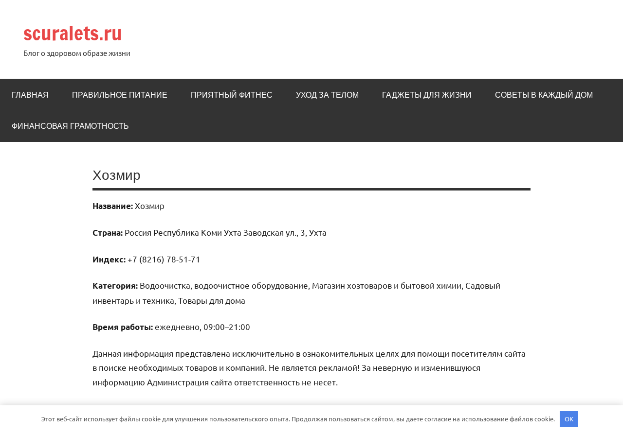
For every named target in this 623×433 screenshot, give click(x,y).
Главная (30, 94)
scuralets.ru (72, 33)
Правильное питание (119, 94)
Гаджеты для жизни (427, 94)
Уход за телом (327, 94)
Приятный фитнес (232, 94)
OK (569, 419)
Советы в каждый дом (544, 94)
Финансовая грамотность (70, 126)
